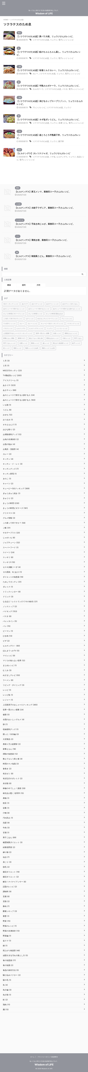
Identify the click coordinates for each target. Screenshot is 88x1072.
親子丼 (61, 141)
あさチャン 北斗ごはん (70, 304)
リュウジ (53, 40)
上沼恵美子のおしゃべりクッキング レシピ (17, 333)
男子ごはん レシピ (9, 343)
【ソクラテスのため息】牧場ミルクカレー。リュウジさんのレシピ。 (49, 70)
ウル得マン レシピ (9, 323)
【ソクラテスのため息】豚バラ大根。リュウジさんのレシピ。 (45, 36)
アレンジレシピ (39, 107)
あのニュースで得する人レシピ (38, 309)
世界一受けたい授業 (42, 333)
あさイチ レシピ (37, 304)
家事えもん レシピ (71, 333)
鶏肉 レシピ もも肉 (48, 348)
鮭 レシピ (6, 348)
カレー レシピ (32, 323)
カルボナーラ (38, 89)
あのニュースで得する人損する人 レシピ (66, 309)
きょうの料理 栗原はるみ (54, 314)
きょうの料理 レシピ (35, 314)
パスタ (65, 89)
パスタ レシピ (8, 328)
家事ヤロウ (21, 338)
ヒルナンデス (61, 157)
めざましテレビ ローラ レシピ (47, 318)
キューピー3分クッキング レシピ (52, 323)
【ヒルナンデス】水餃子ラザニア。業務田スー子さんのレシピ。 (45, 208)
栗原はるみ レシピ (52, 338)
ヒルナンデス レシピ (36, 328)
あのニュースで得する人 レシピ (14, 309)
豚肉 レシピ (35, 343)
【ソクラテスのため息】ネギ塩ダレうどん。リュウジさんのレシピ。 (49, 119)
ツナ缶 (52, 157)
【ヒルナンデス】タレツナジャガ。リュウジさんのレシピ (43, 153)
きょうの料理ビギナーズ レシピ (14, 314)
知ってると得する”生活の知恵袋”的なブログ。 (44, 1061)
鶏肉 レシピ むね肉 (31, 348)
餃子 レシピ (76, 343)
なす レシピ (30, 318)
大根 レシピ (57, 333)
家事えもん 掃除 (8, 338)
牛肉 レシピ (66, 338)
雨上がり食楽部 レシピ (60, 343)
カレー (35, 73)
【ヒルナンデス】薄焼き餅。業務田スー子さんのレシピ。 (42, 240)
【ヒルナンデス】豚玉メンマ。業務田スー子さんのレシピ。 (43, 191)
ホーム (32, 1057)
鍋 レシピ (46, 343)
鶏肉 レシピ (17, 348)
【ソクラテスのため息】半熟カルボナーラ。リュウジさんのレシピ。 (49, 85)
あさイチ (25, 304)
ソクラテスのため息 (41, 40)
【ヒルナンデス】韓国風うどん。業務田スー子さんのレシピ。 (44, 256)
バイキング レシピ (73, 323)
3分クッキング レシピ (10, 304)
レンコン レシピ (62, 328)
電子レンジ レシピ (66, 40)
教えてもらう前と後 (36, 338)
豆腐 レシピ (23, 343)
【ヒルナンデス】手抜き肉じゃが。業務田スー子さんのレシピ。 (45, 224)
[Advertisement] (44, 1032)
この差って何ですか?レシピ (12, 318)
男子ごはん (78, 338)
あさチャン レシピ (52, 304)
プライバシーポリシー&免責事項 (47, 1057)
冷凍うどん (63, 123)
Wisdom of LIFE (44, 13)
